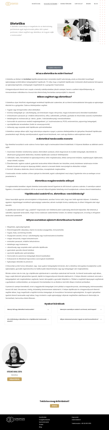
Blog (40, 427)
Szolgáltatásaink (44, 420)
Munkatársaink (44, 422)
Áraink (41, 425)
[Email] (16, 379)
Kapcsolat (75, 417)
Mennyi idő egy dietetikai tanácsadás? (20, 309)
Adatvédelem (76, 420)
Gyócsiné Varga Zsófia (14, 372)
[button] (28, 309)
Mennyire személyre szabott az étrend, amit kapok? (78, 309)
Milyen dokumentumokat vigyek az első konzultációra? (79, 319)
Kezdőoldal (42, 417)
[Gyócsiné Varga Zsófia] (14, 355)
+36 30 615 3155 (86, 423)
